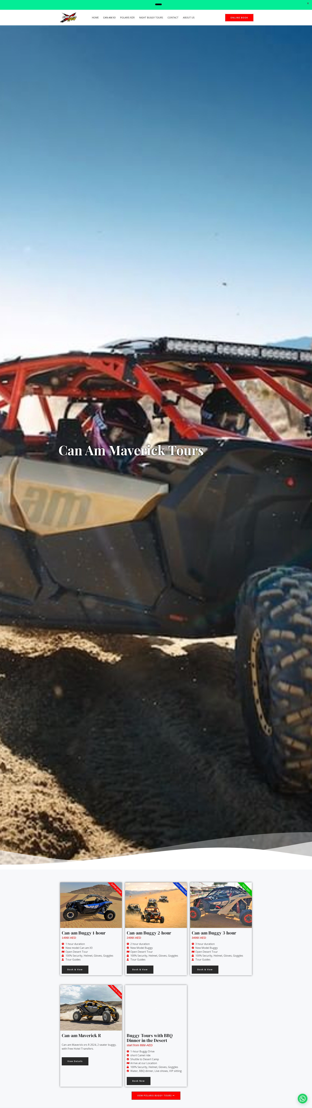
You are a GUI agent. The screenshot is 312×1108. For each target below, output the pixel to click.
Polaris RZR (127, 17)
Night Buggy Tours (151, 17)
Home (95, 17)
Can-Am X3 (109, 17)
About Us (189, 17)
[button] (75, 970)
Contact (173, 17)
